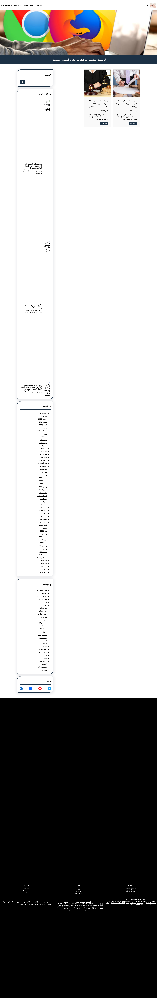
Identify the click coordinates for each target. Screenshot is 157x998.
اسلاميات (44, 617)
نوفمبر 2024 (43, 454)
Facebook (26, 888)
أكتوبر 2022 (43, 525)
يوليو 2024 (43, 466)
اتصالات (44, 605)
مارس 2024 (43, 478)
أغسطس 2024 (42, 463)
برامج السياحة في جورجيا (81, 905)
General (44, 593)
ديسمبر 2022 (42, 519)
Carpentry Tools (41, 590)
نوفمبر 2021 (43, 549)
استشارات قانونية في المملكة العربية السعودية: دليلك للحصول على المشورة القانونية (98, 103)
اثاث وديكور (43, 608)
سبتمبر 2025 (43, 428)
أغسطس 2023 (42, 496)
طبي (45, 658)
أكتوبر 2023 (43, 490)
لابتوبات (44, 664)
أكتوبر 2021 (43, 552)
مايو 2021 (44, 566)
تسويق (45, 632)
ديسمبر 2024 (42, 451)
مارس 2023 (43, 510)
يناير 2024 (43, 484)
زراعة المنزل (42, 649)
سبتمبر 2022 (43, 528)
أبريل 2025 (43, 440)
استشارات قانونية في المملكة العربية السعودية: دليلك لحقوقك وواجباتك (126, 103)
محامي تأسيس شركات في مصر (121, 901)
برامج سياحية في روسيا (78, 907)
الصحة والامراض (41, 629)
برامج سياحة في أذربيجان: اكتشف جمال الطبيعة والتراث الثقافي (32, 307)
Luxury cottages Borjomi (137, 899)
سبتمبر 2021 (43, 555)
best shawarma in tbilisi (138, 904)
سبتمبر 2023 (43, 493)
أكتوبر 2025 (43, 425)
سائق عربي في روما (93, 907)
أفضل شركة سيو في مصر (83, 902)
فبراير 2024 (43, 481)
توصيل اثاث (43, 638)
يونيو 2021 (43, 563)
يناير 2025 (43, 448)
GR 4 (17, 902)
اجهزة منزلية (43, 611)
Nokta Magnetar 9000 (118, 903)
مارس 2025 (43, 443)
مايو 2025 (44, 437)
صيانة (45, 655)
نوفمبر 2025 (43, 422)
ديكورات (44, 646)
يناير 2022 (43, 543)
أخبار (45, 602)
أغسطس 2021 (42, 558)
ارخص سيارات (42, 614)
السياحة (44, 626)
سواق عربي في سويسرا (27, 904)
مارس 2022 (43, 537)
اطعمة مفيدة (43, 620)
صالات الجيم (43, 652)
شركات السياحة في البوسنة (70, 908)
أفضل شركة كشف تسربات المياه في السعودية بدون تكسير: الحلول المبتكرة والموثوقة (31, 387)
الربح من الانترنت (41, 623)
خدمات (45, 644)
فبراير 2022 (43, 540)
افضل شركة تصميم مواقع (33, 901)
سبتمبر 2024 (43, 460)
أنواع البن (74, 903)
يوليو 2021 (43, 560)
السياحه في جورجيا (40, 904)
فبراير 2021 (43, 572)
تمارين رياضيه (42, 635)
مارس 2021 (43, 569)
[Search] (22, 82)
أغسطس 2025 (42, 431)
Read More (133, 123)
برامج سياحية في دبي (142, 901)
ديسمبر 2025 (42, 419)
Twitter (26, 893)
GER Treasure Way (87, 903)
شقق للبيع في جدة (25, 902)
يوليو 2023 (43, 499)
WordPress (85, 911)
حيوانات (44, 641)
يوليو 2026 (43, 413)
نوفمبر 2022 (43, 522)
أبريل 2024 (43, 475)
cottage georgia (65, 907)
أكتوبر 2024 (43, 457)
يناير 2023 (43, 516)
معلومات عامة (42, 667)
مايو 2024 (43, 472)
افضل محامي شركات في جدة (134, 903)
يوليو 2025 (43, 434)
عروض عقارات (42, 661)
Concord (36, 902)
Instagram (26, 891)
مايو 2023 (44, 505)
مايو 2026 (43, 416)
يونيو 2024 (43, 469)
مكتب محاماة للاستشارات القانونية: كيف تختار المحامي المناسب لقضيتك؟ (32, 166)
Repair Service (42, 596)
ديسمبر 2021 (43, 546)
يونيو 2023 (43, 502)
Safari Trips (43, 599)
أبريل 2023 (43, 507)
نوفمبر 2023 (43, 487)
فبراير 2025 (43, 446)
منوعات (44, 670)
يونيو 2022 (43, 531)
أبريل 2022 (43, 534)
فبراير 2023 (43, 513)
